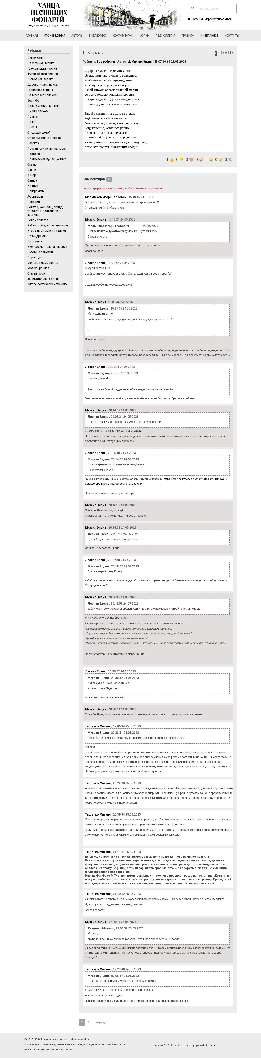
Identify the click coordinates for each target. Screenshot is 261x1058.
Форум (144, 35)
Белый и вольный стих (43, 106)
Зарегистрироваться (218, 19)
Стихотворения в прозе (44, 138)
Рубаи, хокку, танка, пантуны (47, 225)
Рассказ (33, 143)
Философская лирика (42, 74)
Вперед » (100, 1022)
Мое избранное (38, 268)
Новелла (33, 154)
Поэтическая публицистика (46, 159)
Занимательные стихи (43, 279)
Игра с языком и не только (46, 231)
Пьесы (32, 127)
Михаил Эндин (141, 61)
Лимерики (34, 241)
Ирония (32, 186)
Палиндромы (36, 236)
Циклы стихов (37, 111)
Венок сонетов (38, 220)
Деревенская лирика (42, 84)
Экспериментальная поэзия (47, 247)
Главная (32, 35)
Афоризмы (35, 196)
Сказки (32, 164)
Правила (188, 35)
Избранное (210, 35)
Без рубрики (36, 58)
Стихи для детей (38, 132)
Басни (31, 170)
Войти (194, 19)
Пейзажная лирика (40, 63)
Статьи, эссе (36, 273)
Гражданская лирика (42, 68)
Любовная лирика (40, 79)
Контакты (232, 35)
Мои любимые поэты (42, 263)
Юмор (31, 175)
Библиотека (98, 35)
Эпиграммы (36, 191)
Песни (31, 122)
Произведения (54, 35)
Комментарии (123, 35)
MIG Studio (209, 1045)
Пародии (33, 202)
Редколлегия (165, 35)
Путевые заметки (40, 252)
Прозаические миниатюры (46, 148)
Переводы (35, 257)
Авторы (77, 35)
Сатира (32, 180)
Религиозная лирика (42, 95)
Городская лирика (40, 90)
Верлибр (33, 100)
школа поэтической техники (47, 284)
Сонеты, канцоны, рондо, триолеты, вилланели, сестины (45, 211)
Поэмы (32, 116)
